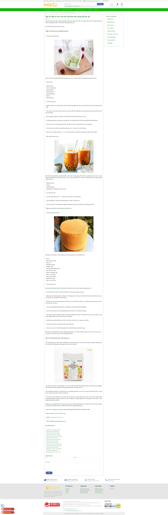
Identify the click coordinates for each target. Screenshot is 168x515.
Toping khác (109, 43)
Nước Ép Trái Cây (111, 31)
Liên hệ (96, 9)
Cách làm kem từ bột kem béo (53, 433)
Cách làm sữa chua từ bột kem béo (54, 444)
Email (75, 457)
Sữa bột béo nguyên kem (51, 450)
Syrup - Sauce (110, 25)
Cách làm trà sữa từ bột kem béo (53, 439)
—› (51, 12)
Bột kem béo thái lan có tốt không (54, 436)
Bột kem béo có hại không (52, 442)
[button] (122, 5)
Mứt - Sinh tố (110, 28)
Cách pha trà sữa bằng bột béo (53, 430)
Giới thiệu (56, 9)
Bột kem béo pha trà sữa (51, 437)
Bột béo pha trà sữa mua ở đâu (53, 452)
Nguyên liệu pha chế (67, 9)
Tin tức (90, 9)
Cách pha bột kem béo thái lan (53, 434)
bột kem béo (64, 132)
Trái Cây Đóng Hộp (111, 37)
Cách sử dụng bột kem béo (52, 441)
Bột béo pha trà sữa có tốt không (53, 448)
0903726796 (105, 1)
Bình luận (48, 462)
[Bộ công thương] (52, 504)
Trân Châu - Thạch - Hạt (112, 34)
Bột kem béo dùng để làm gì (52, 431)
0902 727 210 (73, 509)
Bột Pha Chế (110, 19)
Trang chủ (47, 9)
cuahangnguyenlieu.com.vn (57, 417)
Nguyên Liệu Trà (110, 22)
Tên (46, 457)
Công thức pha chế (80, 9)
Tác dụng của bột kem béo (52, 447)
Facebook (112, 488)
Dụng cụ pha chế (111, 40)
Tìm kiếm (100, 4)
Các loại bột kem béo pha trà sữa (53, 445)
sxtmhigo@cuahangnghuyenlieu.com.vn (93, 1)
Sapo (102, 513)
